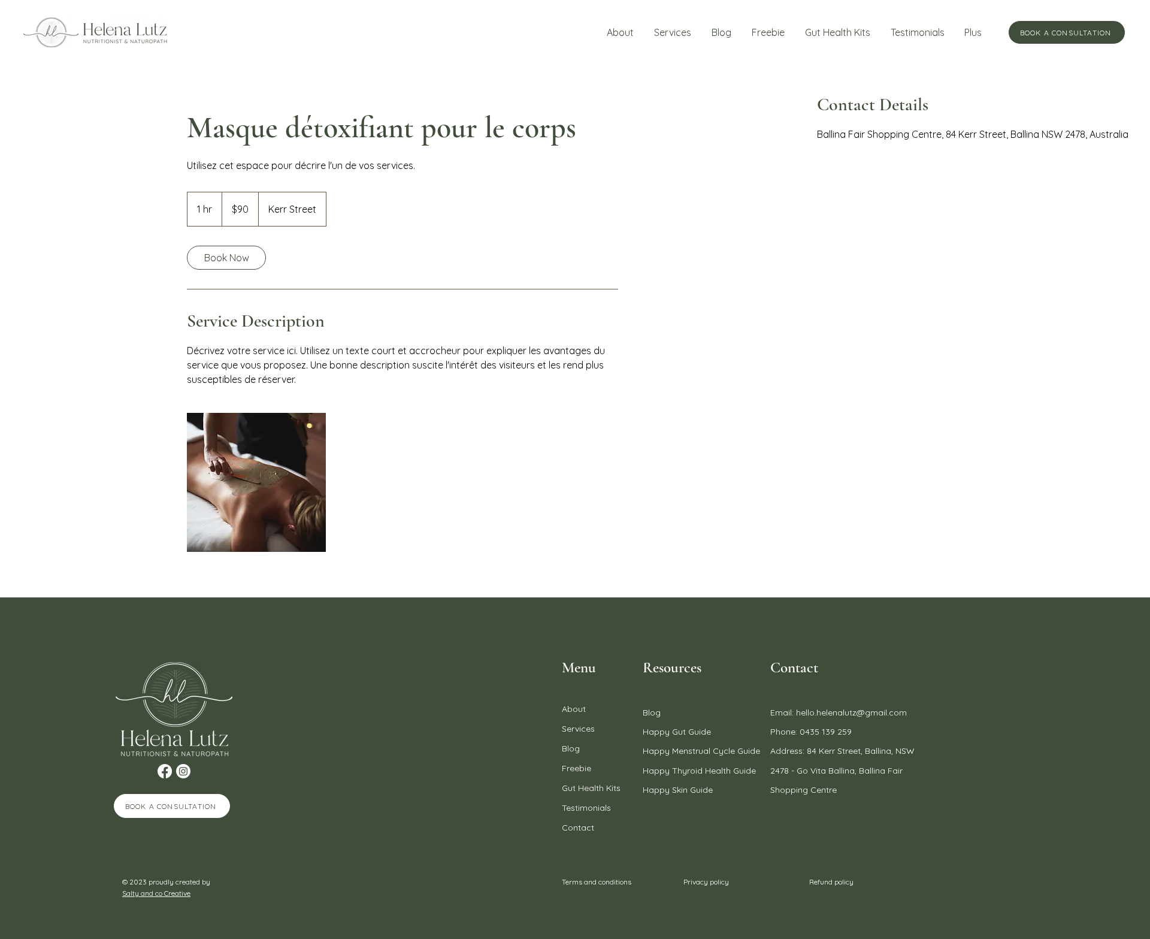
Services (578, 728)
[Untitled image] (256, 482)
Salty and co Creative (156, 893)
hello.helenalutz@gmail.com (851, 712)
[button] (672, 32)
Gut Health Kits (591, 788)
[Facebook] (165, 771)
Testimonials (586, 807)
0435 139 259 (826, 731)
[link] (226, 258)
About (574, 709)
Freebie (576, 768)
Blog (571, 748)
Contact (578, 827)
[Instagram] (183, 771)
